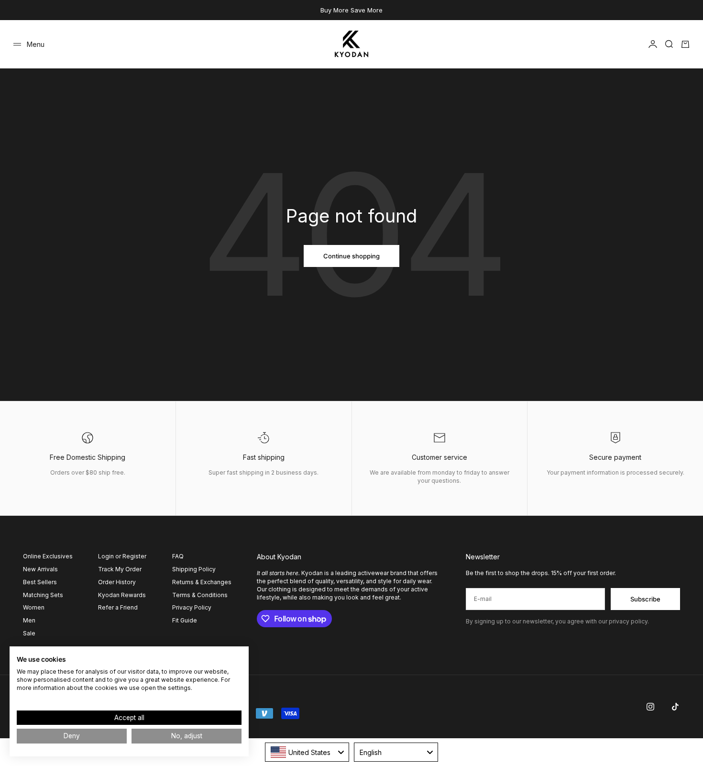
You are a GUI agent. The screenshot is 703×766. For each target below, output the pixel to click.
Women (33, 607)
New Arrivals (40, 569)
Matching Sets (43, 595)
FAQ (178, 556)
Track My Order (120, 569)
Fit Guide (184, 620)
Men (29, 620)
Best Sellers (40, 582)
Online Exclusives (48, 556)
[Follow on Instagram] (650, 706)
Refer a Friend (118, 607)
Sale (29, 633)
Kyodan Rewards (122, 595)
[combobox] (307, 752)
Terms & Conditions (200, 595)
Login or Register (122, 556)
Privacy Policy (191, 607)
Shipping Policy (194, 569)
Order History (117, 582)
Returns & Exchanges (201, 582)
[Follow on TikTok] (675, 706)
